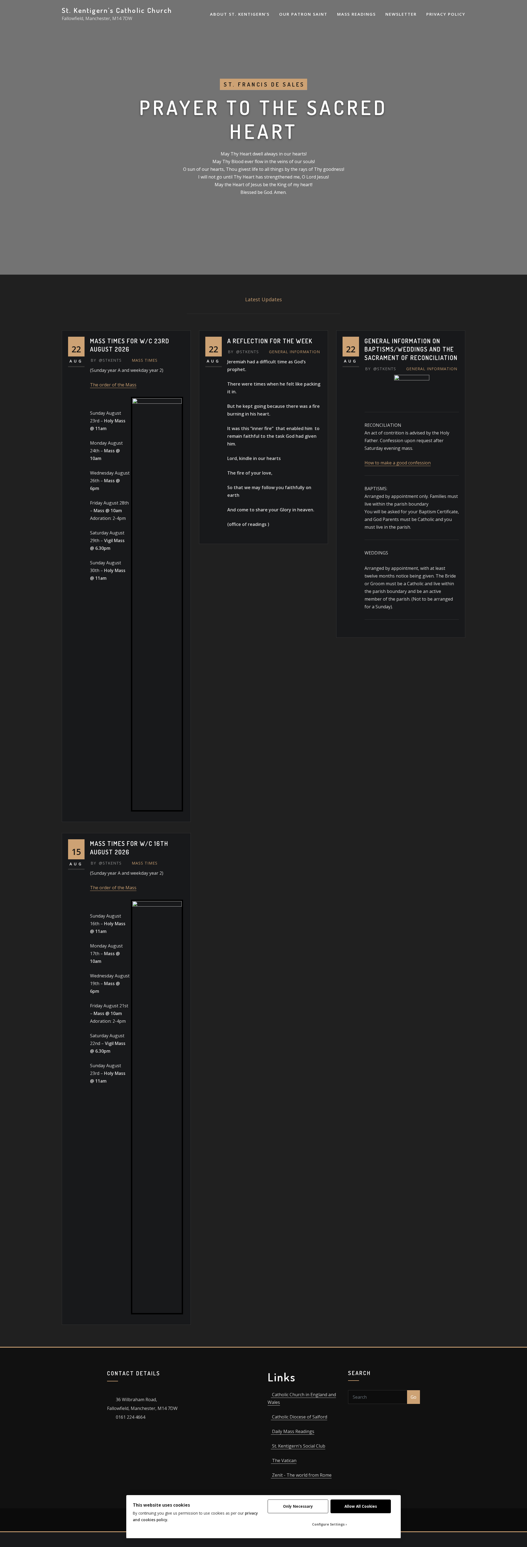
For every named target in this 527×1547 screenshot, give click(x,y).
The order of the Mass (113, 385)
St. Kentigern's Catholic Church (117, 10)
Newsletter (401, 14)
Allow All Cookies (360, 1506)
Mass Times (145, 360)
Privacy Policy (445, 14)
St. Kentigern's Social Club (298, 1446)
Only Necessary (298, 1506)
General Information (294, 351)
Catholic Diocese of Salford (299, 1417)
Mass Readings (356, 14)
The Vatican (283, 1460)
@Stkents (106, 360)
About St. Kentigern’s (240, 14)
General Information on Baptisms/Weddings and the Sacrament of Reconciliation (411, 349)
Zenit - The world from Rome (301, 1475)
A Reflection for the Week (269, 341)
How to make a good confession (398, 463)
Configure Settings (328, 1524)
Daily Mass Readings (292, 1431)
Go (413, 1397)
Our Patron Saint (303, 14)
